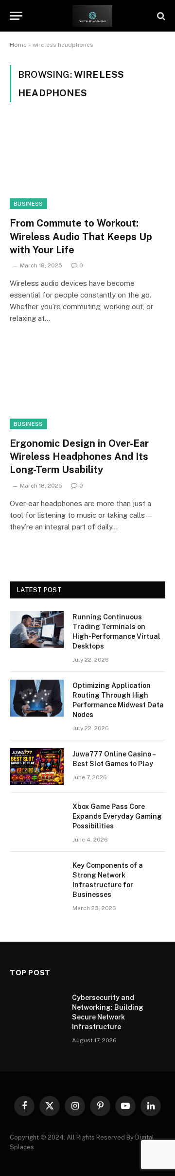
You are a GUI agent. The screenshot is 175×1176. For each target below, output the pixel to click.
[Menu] (16, 16)
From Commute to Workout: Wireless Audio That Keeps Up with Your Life (81, 236)
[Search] (160, 16)
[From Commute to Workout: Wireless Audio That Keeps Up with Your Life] (87, 165)
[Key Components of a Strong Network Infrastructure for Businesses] (37, 878)
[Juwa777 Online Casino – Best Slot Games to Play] (37, 766)
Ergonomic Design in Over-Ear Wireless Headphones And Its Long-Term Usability (79, 456)
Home (18, 44)
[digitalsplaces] (92, 16)
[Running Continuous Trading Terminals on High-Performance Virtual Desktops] (37, 629)
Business (28, 204)
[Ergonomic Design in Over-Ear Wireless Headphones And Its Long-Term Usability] (87, 385)
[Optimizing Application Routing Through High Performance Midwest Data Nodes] (37, 698)
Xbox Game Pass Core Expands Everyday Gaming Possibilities (117, 816)
